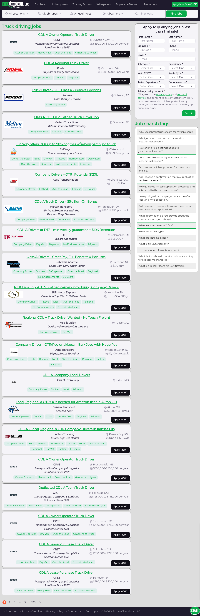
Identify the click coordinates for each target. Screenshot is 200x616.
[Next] (40, 602)
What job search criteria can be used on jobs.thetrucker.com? (161, 140)
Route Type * (176, 73)
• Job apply (91, 611)
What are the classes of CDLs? (155, 225)
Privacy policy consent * (151, 91)
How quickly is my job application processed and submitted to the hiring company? (166, 188)
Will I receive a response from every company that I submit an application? (164, 207)
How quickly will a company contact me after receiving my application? (164, 198)
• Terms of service (31, 611)
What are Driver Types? (152, 231)
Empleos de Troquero (127, 4)
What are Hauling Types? (153, 237)
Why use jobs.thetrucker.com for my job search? (166, 131)
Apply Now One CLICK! (184, 4)
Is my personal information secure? (158, 250)
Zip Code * (144, 46)
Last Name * (175, 36)
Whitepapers (104, 4)
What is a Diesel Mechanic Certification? (161, 265)
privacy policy (164, 94)
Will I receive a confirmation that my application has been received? (166, 178)
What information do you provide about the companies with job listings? (163, 217)
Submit (189, 113)
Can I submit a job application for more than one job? (164, 169)
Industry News (60, 4)
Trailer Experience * (149, 82)
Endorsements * (178, 82)
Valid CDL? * (144, 73)
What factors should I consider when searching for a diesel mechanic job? (165, 258)
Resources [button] (149, 4)
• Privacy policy (54, 611)
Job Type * (144, 64)
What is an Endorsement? (153, 243)
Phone (172, 46)
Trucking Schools (82, 4)
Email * (142, 55)
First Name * (145, 36)
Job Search (41, 4)
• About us (10, 611)
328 (33, 602)
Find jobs (176, 13)
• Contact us (73, 611)
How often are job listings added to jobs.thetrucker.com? (158, 149)
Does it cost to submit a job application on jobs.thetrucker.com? (162, 159)
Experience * (176, 64)
